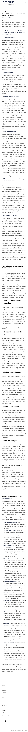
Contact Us (4, 712)
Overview (4, 687)
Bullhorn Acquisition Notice (7, 715)
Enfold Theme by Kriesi (22, 728)
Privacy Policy (5, 714)
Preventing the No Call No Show (12, 496)
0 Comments (9, 17)
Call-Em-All (7, 611)
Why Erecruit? (4, 705)
